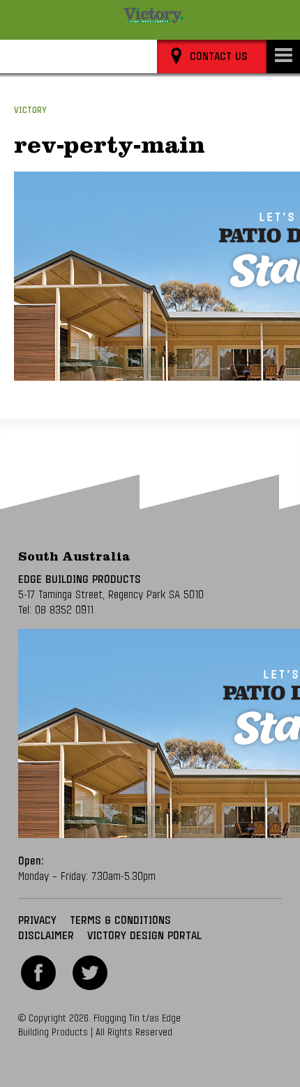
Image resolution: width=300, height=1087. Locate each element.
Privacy (37, 920)
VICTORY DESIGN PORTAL (144, 935)
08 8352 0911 (64, 610)
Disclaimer (46, 935)
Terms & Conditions (120, 920)
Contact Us (219, 56)
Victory (30, 110)
